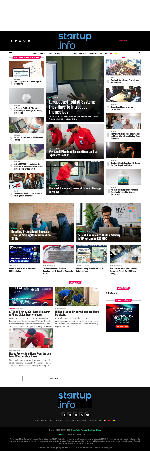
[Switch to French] (106, 53)
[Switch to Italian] (101, 53)
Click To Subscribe (112, 293)
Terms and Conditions (88, 430)
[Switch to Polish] (111, 53)
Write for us (123, 40)
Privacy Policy (75, 430)
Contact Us (93, 53)
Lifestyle (42, 53)
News (50, 53)
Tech (66, 53)
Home (34, 53)
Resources (58, 53)
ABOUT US (62, 434)
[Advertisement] (75, 15)
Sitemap (98, 430)
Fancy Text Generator (79, 53)
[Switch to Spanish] (116, 53)
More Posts (54, 378)
